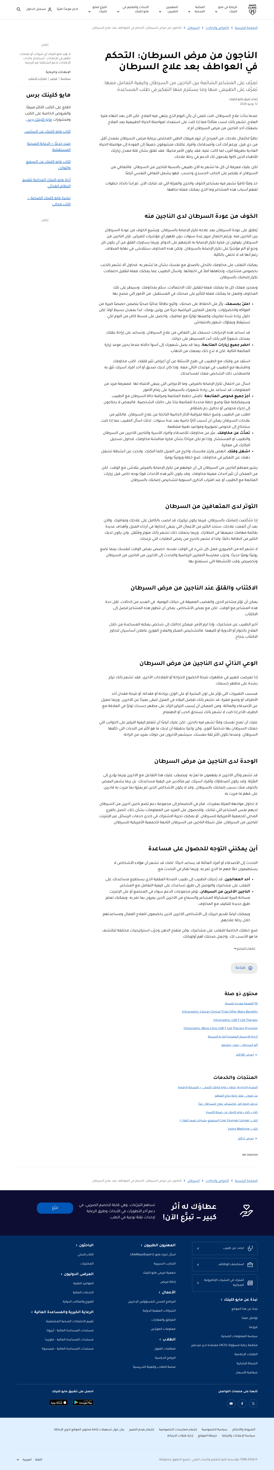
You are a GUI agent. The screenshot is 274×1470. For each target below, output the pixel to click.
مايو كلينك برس (39, 120)
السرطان (193, 28)
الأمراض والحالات (217, 28)
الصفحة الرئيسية (246, 28)
